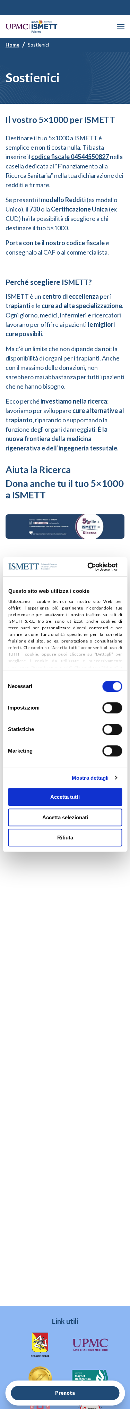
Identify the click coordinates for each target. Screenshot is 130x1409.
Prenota (65, 1393)
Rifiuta (65, 837)
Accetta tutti (65, 797)
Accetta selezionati (65, 817)
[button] (120, 27)
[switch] (112, 707)
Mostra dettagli (90, 777)
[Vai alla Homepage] (32, 26)
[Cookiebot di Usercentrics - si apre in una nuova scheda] (89, 566)
